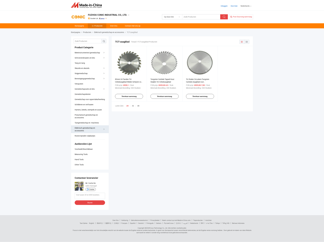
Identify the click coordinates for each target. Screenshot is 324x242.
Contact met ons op (132, 26)
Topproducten (198, 220)
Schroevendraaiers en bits (85, 58)
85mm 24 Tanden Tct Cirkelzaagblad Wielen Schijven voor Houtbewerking (129, 82)
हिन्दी (202, 223)
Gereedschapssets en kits (85, 89)
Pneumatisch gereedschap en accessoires (86, 116)
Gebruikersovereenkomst (139, 220)
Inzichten (208, 220)
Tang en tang (80, 63)
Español (133, 223)
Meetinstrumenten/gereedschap (87, 52)
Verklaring (124, 220)
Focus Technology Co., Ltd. (158, 228)
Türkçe (217, 223)
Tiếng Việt (225, 223)
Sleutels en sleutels (82, 68)
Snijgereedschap (81, 73)
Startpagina (79, 26)
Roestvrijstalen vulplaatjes (85, 136)
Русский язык (169, 223)
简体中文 (100, 223)
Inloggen (224, 6)
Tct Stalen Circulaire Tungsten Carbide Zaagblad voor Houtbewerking (197, 82)
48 (138, 106)
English (91, 223)
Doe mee (234, 6)
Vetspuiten (79, 84)
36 (133, 106)
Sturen (90, 202)
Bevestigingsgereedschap (85, 78)
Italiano (158, 223)
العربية (185, 223)
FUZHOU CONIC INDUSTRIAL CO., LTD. (107, 15)
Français (124, 223)
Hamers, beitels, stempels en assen (88, 109)
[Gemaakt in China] (87, 5)
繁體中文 (108, 223)
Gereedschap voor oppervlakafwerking (90, 99)
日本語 (116, 223)
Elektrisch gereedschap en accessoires (85, 129)
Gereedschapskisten (83, 94)
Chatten (91, 189)
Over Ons (113, 26)
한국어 (178, 223)
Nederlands (194, 223)
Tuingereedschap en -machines (87, 123)
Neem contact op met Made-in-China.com (176, 220)
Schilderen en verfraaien (84, 104)
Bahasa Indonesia (238, 223)
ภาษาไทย (209, 223)
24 (127, 106)
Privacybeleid (154, 220)
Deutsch (141, 223)
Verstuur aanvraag (129, 96)
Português (150, 223)
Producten (98, 26)
